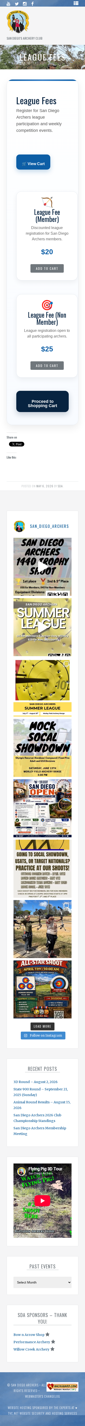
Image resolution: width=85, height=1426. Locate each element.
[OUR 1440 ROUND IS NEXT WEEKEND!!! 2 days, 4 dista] (42, 567)
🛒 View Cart (33, 164)
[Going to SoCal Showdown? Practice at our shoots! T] (42, 869)
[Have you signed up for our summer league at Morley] (42, 627)
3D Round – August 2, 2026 (35, 1082)
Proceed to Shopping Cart (42, 403)
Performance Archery (31, 1342)
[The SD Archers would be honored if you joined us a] (42, 688)
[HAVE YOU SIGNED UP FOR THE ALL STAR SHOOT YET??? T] (42, 989)
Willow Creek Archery (31, 1349)
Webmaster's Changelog (42, 1396)
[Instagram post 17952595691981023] (42, 808)
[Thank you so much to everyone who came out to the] (42, 929)
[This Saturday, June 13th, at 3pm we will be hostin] (42, 748)
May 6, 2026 (44, 486)
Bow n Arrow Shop (28, 1335)
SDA (60, 486)
